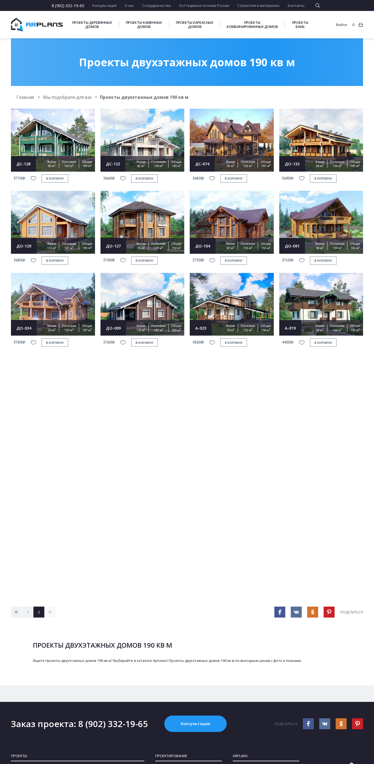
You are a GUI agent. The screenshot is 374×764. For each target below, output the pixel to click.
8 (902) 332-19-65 (68, 5)
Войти (341, 24)
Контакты (296, 5)
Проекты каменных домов (144, 25)
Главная (25, 97)
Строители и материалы (258, 5)
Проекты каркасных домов (194, 25)
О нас (129, 5)
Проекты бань (300, 25)
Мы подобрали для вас (67, 97)
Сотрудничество (156, 5)
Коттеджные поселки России (204, 5)
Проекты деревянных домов (92, 25)
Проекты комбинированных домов (252, 25)
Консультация (104, 5)
